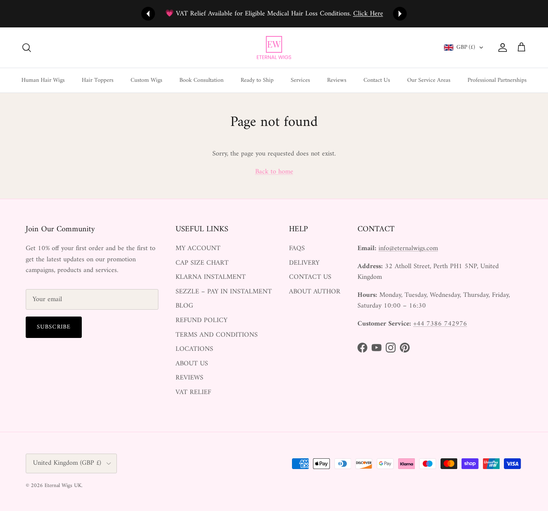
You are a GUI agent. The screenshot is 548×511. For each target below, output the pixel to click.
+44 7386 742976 (440, 324)
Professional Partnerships (497, 80)
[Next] (400, 14)
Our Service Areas (428, 80)
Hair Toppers (97, 80)
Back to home (274, 172)
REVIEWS (189, 378)
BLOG (184, 306)
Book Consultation (201, 80)
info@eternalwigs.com (408, 248)
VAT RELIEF (193, 392)
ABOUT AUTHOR (314, 292)
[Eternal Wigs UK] (274, 47)
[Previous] (148, 14)
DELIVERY (304, 263)
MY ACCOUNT (198, 248)
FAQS (297, 248)
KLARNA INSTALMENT (211, 277)
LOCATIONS (194, 349)
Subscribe (54, 327)
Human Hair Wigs (43, 80)
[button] (463, 47)
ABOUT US (192, 364)
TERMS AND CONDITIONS (217, 335)
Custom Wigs (146, 80)
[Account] (501, 47)
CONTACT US (310, 277)
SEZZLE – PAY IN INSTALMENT (224, 292)
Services (300, 80)
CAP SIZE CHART (202, 263)
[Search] (26, 47)
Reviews (336, 80)
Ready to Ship (257, 80)
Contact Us (376, 80)
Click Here (368, 14)
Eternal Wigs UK (63, 485)
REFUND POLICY (201, 320)
